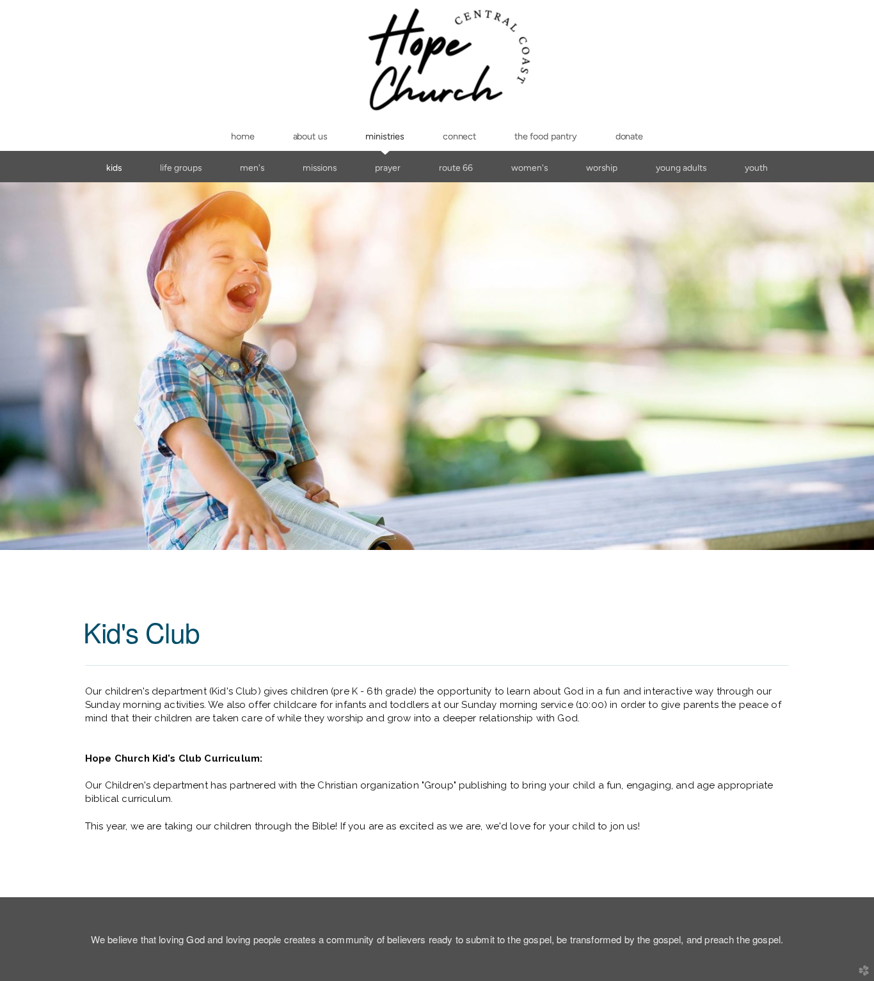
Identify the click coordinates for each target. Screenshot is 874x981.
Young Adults (681, 167)
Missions (320, 167)
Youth (756, 167)
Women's (529, 167)
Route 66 (456, 167)
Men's (252, 167)
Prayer (388, 167)
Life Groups (181, 167)
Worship (601, 167)
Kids (114, 167)
